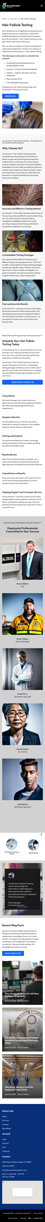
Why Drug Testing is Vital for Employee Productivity (19, 1088)
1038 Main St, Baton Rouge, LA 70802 (16, 1162)
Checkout (6, 1151)
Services (5, 1120)
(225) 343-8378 (8, 1166)
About (4, 1116)
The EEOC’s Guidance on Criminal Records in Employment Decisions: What (21, 1040)
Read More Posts (13, 953)
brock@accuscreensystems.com (14, 1170)
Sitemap (23, 1218)
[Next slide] (41, 834)
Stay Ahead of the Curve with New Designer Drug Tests (22, 995)
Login (4, 1139)
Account (5, 1143)
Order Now (10, 96)
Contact (5, 1124)
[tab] (18, 906)
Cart (4, 1147)
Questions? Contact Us (22, 382)
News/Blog (6, 1128)
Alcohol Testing (33, 853)
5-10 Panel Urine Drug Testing (11, 853)
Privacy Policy (13, 1218)
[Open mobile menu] (42, 6)
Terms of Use (38, 1213)
